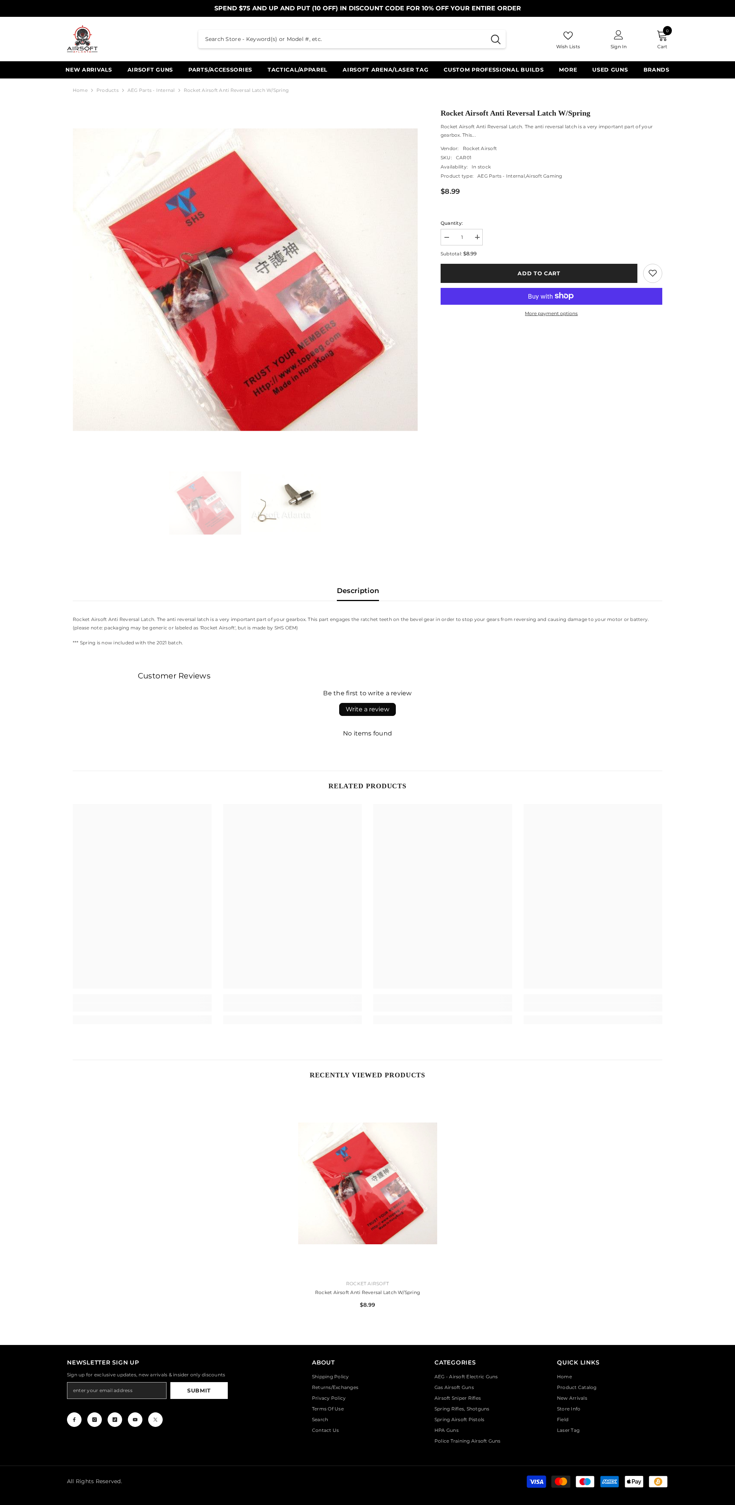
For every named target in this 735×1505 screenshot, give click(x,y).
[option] (245, 279)
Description (358, 591)
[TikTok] (115, 1419)
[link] (652, 273)
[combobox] (342, 39)
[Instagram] (94, 1419)
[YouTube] (135, 1419)
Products (107, 90)
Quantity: (452, 223)
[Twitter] (155, 1419)
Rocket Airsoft (480, 148)
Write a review (367, 709)
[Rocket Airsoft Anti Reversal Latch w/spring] (367, 1183)
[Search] (352, 39)
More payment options (551, 313)
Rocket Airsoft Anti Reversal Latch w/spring (367, 1292)
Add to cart (539, 273)
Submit (199, 1390)
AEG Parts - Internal (151, 90)
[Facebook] (74, 1419)
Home (80, 90)
